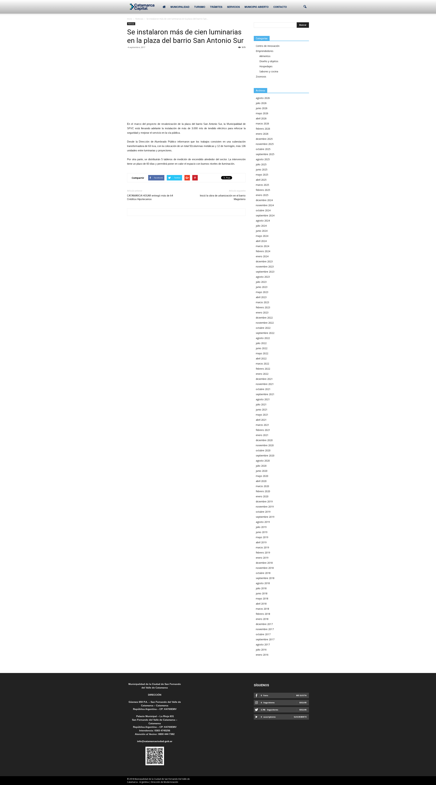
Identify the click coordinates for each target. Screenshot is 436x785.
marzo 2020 (262, 486)
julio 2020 (261, 465)
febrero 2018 (263, 613)
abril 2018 (261, 603)
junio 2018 (261, 593)
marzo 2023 (262, 302)
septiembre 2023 (265, 271)
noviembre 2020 (265, 445)
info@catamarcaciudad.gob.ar (154, 741)
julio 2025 (261, 164)
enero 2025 (262, 195)
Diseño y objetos (268, 61)
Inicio (129, 18)
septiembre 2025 (265, 154)
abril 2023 (261, 297)
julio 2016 (261, 649)
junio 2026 (261, 108)
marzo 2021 (262, 424)
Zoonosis (261, 76)
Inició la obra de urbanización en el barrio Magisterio (223, 197)
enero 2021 (262, 435)
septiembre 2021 (265, 394)
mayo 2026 (262, 113)
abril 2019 (261, 542)
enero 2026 (262, 133)
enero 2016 (262, 654)
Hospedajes (265, 66)
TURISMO (199, 7)
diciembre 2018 (264, 562)
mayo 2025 (262, 174)
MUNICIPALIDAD (179, 7)
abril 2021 (261, 419)
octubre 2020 (263, 450)
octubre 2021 (263, 389)
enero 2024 (262, 256)
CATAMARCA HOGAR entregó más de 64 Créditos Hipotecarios (150, 197)
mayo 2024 (262, 235)
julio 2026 (261, 103)
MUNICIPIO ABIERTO (257, 7)
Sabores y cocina (268, 71)
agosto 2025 (263, 159)
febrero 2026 (263, 128)
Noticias (131, 23)
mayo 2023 (262, 292)
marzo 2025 (262, 184)
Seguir (303, 702)
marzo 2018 (262, 608)
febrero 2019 (263, 552)
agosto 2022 (263, 338)
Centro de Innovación (267, 45)
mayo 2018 (262, 598)
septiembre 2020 (265, 455)
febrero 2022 (263, 368)
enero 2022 (262, 373)
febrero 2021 (263, 430)
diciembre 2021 (264, 378)
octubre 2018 (263, 573)
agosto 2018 (263, 583)
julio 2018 (261, 588)
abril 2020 (261, 481)
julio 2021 (261, 404)
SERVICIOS (233, 7)
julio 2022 (261, 343)
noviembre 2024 (265, 205)
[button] (305, 7)
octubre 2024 (263, 210)
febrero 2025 (263, 190)
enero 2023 (262, 312)
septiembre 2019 (265, 516)
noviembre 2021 (265, 384)
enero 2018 (262, 619)
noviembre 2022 (265, 322)
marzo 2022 (262, 363)
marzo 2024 (262, 246)
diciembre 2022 (264, 317)
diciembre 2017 (264, 624)
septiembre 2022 (265, 333)
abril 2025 (261, 179)
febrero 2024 (263, 251)
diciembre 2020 (264, 440)
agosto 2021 (263, 399)
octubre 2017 (263, 634)
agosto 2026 (263, 98)
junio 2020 (261, 470)
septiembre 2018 (265, 578)
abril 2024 (261, 241)
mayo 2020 (262, 476)
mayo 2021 (262, 414)
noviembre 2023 (265, 266)
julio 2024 (261, 225)
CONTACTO (280, 7)
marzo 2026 (262, 123)
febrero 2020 (263, 491)
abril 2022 (261, 358)
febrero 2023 (263, 307)
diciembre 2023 (264, 261)
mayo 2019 (262, 537)
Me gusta (301, 695)
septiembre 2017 (265, 639)
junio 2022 (261, 348)
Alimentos (264, 56)
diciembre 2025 (264, 138)
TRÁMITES (216, 7)
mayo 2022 (262, 353)
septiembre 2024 (265, 215)
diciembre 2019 (264, 501)
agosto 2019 (263, 522)
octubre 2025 (263, 149)
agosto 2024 (263, 220)
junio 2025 (261, 169)
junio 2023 (261, 287)
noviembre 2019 (265, 506)
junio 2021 (261, 409)
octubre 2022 (263, 327)
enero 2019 (262, 557)
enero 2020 (262, 496)
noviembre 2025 (265, 144)
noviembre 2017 (265, 629)
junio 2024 (261, 230)
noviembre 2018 (265, 567)
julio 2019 (261, 527)
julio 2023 (261, 281)
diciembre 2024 (264, 200)
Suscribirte (300, 717)
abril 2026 (261, 118)
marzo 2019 (262, 547)
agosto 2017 (263, 644)
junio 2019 (261, 532)
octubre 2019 (263, 511)
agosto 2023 (263, 276)
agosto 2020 (263, 460)
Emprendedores (264, 51)
